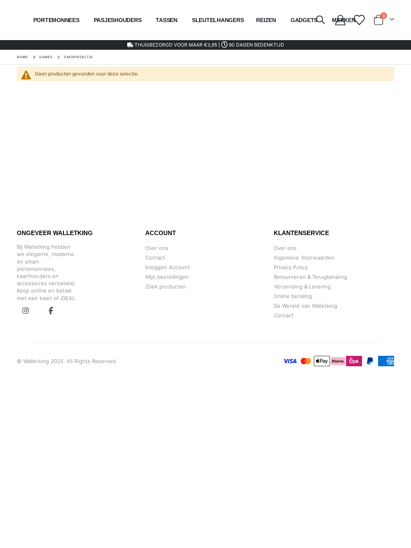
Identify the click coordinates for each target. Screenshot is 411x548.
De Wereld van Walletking (306, 305)
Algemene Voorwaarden (304, 257)
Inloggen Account (167, 267)
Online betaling (293, 296)
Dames (46, 57)
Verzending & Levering (302, 286)
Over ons (157, 248)
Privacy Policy (291, 267)
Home (22, 57)
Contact (155, 257)
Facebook (51, 310)
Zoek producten (165, 286)
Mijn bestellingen (167, 277)
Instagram (26, 310)
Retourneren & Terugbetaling (310, 277)
